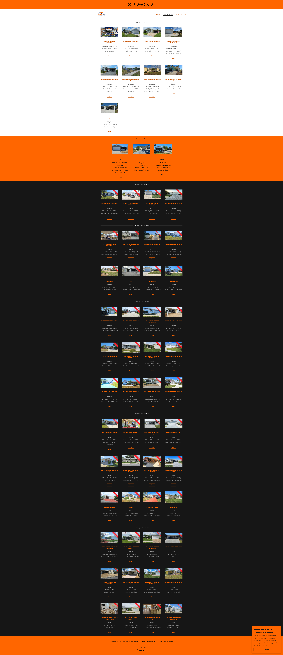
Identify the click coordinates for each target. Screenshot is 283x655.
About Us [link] (179, 14)
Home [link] (158, 14)
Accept (266, 649)
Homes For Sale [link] (168, 14)
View (109, 56)
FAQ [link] (185, 14)
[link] (101, 14)
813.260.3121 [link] (141, 4)
